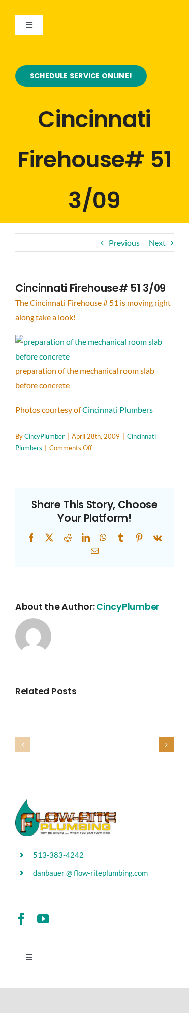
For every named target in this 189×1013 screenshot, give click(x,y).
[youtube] (43, 919)
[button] (22, 744)
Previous (124, 242)
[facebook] (21, 919)
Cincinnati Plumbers (117, 409)
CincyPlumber (44, 436)
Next (157, 242)
